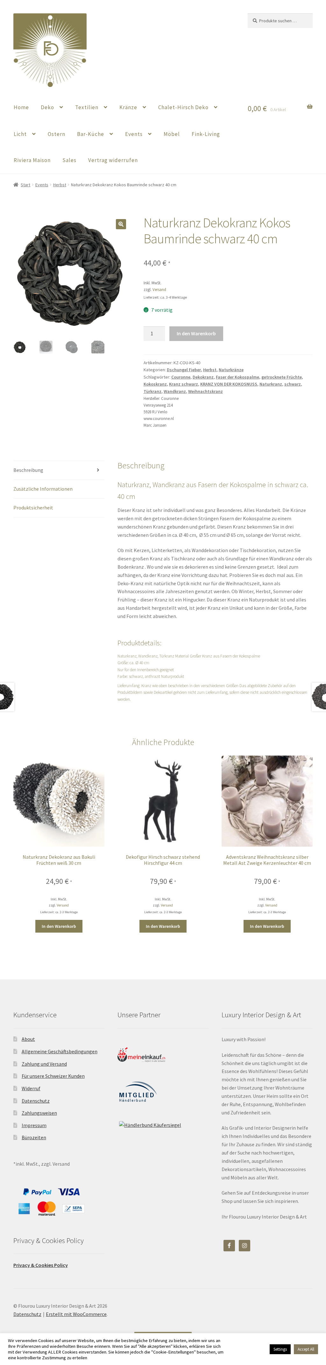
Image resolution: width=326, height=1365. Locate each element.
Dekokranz (203, 377)
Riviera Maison (32, 160)
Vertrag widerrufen (113, 160)
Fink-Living (206, 134)
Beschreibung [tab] (28, 470)
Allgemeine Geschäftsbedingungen (59, 1051)
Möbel (172, 134)
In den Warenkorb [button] (59, 926)
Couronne (180, 377)
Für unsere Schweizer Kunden (53, 1076)
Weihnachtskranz (205, 391)
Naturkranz (270, 384)
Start (25, 185)
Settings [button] (280, 1349)
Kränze (128, 107)
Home (21, 107)
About (28, 1039)
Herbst (59, 185)
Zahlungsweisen (39, 1113)
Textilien (86, 107)
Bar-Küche (90, 134)
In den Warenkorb (196, 333)
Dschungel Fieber (184, 370)
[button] (121, 224)
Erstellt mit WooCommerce (76, 1314)
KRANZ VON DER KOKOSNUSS (228, 384)
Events (134, 134)
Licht (20, 134)
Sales (69, 160)
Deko (47, 107)
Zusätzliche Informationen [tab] (43, 489)
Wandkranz (175, 391)
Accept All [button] (306, 1349)
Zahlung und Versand (44, 1064)
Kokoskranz (155, 384)
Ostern (56, 134)
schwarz (292, 384)
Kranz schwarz (183, 384)
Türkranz (152, 391)
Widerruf (31, 1088)
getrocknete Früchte (281, 377)
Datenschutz (36, 1101)
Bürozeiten (34, 1137)
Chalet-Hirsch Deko (183, 107)
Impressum (34, 1125)
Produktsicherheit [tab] (33, 507)
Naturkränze (231, 370)
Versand (159, 289)
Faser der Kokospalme (237, 377)
